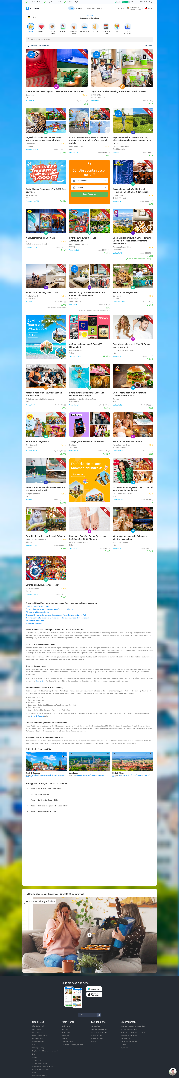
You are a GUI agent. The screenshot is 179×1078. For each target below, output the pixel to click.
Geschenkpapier (67, 1042)
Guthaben (65, 1035)
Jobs (33, 1045)
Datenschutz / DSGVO (39, 1076)
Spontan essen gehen (39, 1063)
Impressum (125, 1048)
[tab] (89, 788)
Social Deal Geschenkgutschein (72, 1045)
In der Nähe (80, 8)
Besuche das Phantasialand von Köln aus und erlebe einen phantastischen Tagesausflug (58, 618)
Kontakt (93, 1042)
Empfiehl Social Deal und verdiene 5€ (45, 1051)
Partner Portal (125, 1038)
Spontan (35, 1057)
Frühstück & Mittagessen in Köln (37, 612)
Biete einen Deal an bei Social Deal (133, 1032)
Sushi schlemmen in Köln (35, 621)
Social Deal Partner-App (129, 1042)
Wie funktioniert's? (38, 1042)
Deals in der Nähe (38, 1032)
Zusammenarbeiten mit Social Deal (133, 1026)
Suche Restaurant (89, 194)
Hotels (99, 8)
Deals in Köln (36, 1029)
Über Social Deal (38, 1026)
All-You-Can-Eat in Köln (34, 624)
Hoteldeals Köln (37, 1038)
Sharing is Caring (38, 1048)
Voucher (64, 1038)
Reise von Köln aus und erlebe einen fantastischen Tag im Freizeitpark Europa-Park (56, 615)
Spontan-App (36, 1060)
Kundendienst (96, 1026)
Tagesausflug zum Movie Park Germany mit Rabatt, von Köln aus (49, 609)
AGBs (34, 1073)
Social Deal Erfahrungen (40, 1070)
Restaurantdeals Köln (39, 1035)
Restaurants (90, 8)
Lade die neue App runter (100, 1029)
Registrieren (66, 1026)
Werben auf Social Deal (129, 1029)
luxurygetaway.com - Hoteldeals (43, 1066)
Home (71, 8)
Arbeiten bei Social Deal (129, 1035)
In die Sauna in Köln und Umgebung (39, 606)
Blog (33, 1054)
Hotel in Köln (40, 681)
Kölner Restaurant (37, 716)
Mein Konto (66, 1032)
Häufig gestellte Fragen (99, 1032)
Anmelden (65, 1029)
